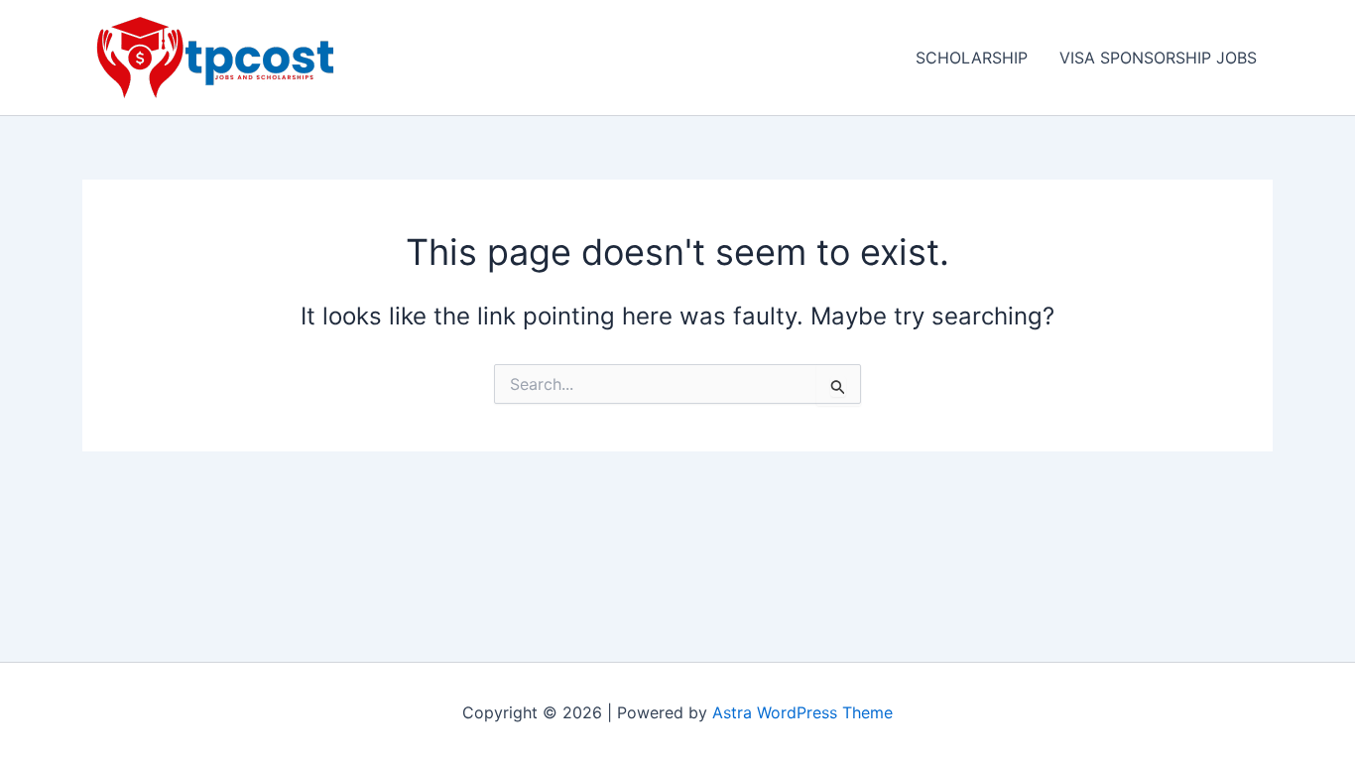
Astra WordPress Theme (802, 712)
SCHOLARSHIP (972, 57)
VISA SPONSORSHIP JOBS (1158, 57)
